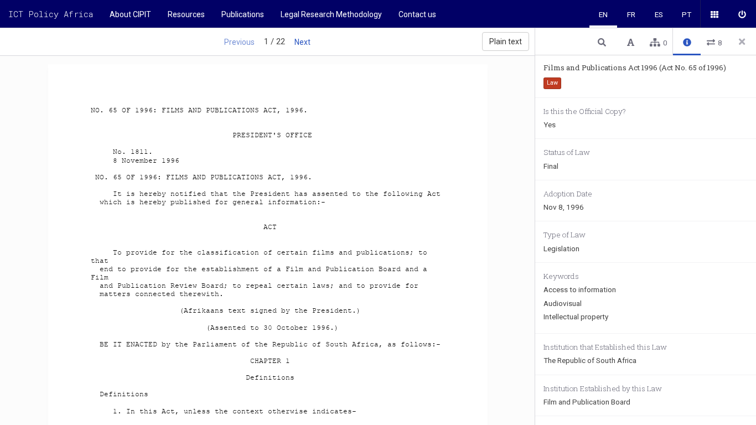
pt (686, 14)
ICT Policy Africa (50, 13)
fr (631, 14)
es (659, 14)
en (603, 14)
